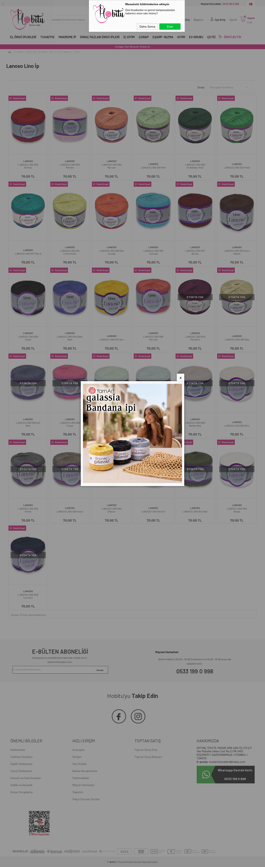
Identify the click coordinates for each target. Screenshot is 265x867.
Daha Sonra (147, 26)
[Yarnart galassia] (132, 482)
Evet (170, 26)
